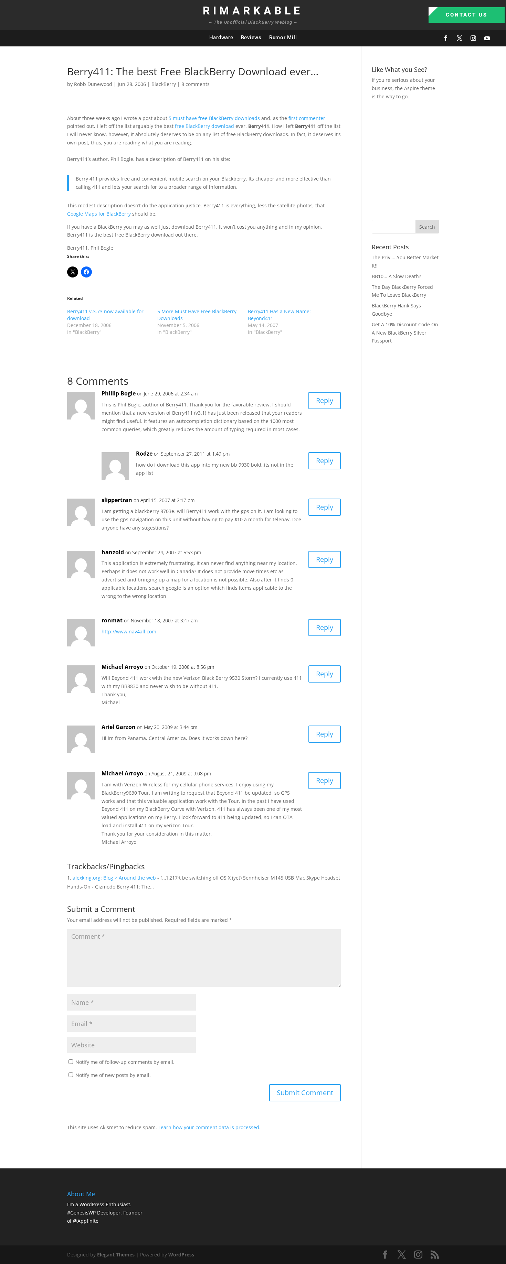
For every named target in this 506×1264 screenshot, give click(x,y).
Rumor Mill (283, 37)
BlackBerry (163, 84)
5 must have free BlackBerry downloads (214, 118)
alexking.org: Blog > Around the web (114, 877)
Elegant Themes (116, 1254)
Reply (324, 400)
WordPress (181, 1254)
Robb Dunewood (93, 84)
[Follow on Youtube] (487, 38)
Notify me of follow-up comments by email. (125, 1062)
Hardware (221, 37)
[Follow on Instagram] (473, 38)
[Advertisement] (439, 159)
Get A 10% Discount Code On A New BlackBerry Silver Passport (405, 332)
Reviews (251, 37)
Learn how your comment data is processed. (209, 1127)
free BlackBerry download (204, 126)
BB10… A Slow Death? (396, 276)
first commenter (306, 118)
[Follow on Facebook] (445, 38)
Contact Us (466, 15)
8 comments (195, 84)
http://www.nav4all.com (129, 631)
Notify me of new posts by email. (113, 1075)
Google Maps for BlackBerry (99, 213)
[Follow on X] (459, 38)
